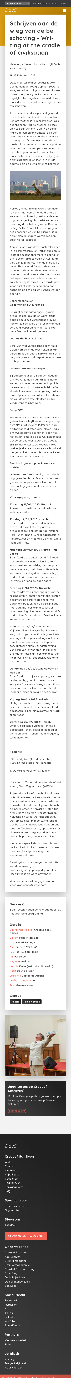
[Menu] (64, 10)
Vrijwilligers (12, 1174)
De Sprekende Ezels (17, 1281)
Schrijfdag (11, 1273)
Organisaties (13, 1210)
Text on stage (31, 1001)
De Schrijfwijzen (15, 1277)
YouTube (10, 1321)
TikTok (9, 1313)
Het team (10, 1170)
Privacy (9, 1359)
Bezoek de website (33, 975)
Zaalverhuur (12, 1182)
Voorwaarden (13, 1367)
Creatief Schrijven (17, 3)
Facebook (11, 1300)
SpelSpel (10, 1285)
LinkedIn (10, 1317)
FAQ (7, 1191)
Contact (10, 1166)
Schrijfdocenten (15, 1206)
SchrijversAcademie (17, 1265)
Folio (8, 1344)
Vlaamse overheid (16, 1340)
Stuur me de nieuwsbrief (26, 1235)
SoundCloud (12, 1325)
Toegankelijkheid (15, 1363)
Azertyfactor (13, 1256)
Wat (7, 1162)
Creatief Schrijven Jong (19, 1269)
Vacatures (11, 1178)
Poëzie (15, 1001)
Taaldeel (10, 1225)
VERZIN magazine (16, 1260)
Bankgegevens (14, 1187)
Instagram (11, 1304)
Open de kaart (26, 970)
